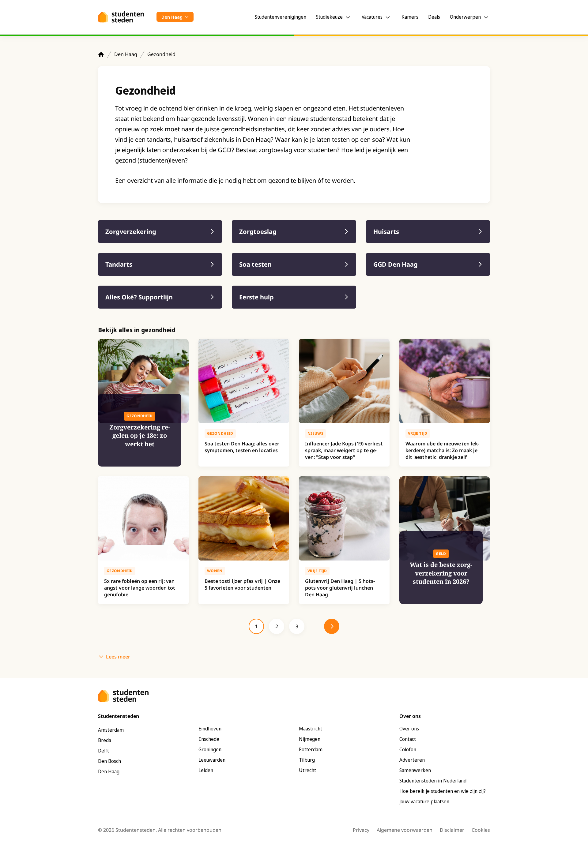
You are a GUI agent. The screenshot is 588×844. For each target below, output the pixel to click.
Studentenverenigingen (280, 16)
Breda (104, 740)
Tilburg (307, 759)
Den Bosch (109, 761)
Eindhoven (209, 728)
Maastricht (310, 728)
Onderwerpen (465, 16)
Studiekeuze (329, 16)
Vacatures (372, 16)
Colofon (407, 749)
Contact (407, 739)
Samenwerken (415, 770)
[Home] (101, 54)
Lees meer (118, 656)
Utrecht (307, 770)
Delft (103, 750)
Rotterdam (310, 749)
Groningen (209, 749)
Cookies (481, 830)
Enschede (208, 739)
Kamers (409, 16)
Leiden (205, 770)
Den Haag (125, 54)
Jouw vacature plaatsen (424, 801)
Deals (434, 16)
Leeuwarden (211, 759)
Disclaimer (452, 830)
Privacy (361, 830)
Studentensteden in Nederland (432, 780)
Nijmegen (309, 739)
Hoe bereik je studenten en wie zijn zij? (442, 791)
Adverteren (412, 759)
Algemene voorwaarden (404, 830)
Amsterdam (111, 729)
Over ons (409, 728)
